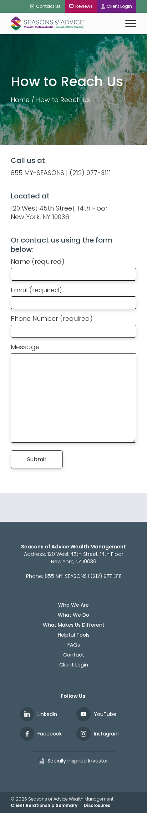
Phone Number (52, 318)
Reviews (84, 6)
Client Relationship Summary (44, 805)
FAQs (73, 644)
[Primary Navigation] (130, 23)
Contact (73, 654)
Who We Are (73, 605)
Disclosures (97, 805)
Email (36, 290)
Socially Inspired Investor (77, 760)
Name (38, 261)
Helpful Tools (74, 634)
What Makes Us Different (74, 624)
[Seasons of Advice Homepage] (48, 23)
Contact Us (48, 6)
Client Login (119, 6)
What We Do (73, 614)
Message (25, 346)
